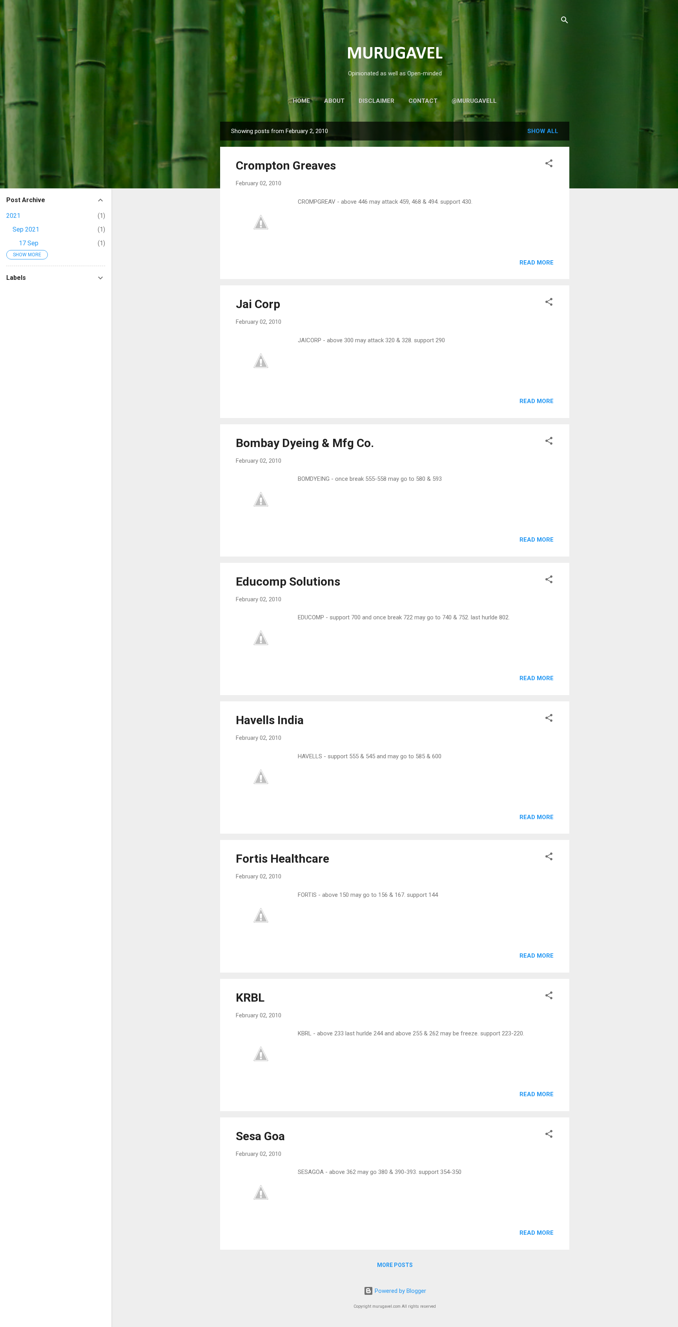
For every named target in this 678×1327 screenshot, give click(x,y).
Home (301, 100)
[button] (549, 165)
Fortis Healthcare (282, 858)
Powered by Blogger (399, 1290)
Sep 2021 (26, 229)
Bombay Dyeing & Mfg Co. (305, 443)
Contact (422, 100)
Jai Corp (258, 304)
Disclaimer (376, 100)
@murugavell (474, 100)
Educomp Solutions (288, 581)
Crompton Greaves (286, 165)
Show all (542, 131)
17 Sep (28, 243)
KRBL (250, 997)
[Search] (564, 21)
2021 (13, 215)
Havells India (270, 720)
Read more (536, 262)
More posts (395, 1265)
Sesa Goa (260, 1136)
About (334, 100)
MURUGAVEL (395, 54)
